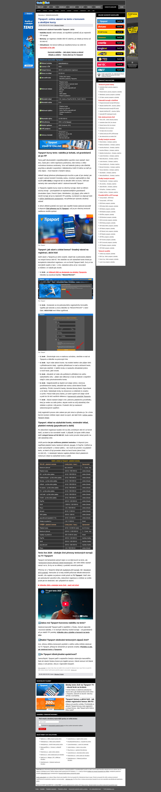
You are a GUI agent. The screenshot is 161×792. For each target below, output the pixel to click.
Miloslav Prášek (59, 25)
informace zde (69, 779)
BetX (89, 10)
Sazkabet (76, 10)
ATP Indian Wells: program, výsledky (109, 225)
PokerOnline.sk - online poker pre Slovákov (78, 755)
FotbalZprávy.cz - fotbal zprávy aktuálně (50, 741)
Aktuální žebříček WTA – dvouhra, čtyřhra (110, 105)
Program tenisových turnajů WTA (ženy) (109, 103)
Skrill (60, 88)
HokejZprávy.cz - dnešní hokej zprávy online (52, 744)
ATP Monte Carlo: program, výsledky (109, 231)
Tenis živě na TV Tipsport (73, 55)
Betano (51, 10)
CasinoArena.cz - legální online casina (77, 739)
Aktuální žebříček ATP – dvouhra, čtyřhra (110, 111)
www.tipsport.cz (63, 63)
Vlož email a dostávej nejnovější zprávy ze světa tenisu (58, 719)
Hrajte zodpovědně (41, 668)
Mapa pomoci (84, 785)
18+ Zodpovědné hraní (95, 789)
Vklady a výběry (54, 55)
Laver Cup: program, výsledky (107, 262)
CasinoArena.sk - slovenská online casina (78, 753)
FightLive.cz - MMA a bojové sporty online (51, 739)
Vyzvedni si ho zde (47, 48)
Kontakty (42, 789)
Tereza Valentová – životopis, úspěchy (109, 170)
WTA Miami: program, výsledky (107, 209)
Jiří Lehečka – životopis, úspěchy (108, 184)
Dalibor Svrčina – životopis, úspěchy (109, 192)
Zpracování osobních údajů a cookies (78, 789)
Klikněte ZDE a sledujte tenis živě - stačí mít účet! (59, 585)
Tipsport (39, 10)
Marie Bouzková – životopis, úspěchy (109, 158)
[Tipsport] (28, 68)
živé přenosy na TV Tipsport (57, 208)
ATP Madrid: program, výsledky (107, 234)
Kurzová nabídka (54, 52)
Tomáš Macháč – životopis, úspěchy (109, 181)
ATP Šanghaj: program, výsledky (108, 245)
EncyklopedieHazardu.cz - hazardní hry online (79, 741)
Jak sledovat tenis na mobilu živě (108, 136)
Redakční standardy (51, 789)
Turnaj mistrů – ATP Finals (106, 200)
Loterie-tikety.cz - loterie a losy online (77, 747)
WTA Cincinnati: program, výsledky (108, 220)
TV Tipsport (67, 122)
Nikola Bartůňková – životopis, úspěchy (109, 175)
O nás (37, 789)
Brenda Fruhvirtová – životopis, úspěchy (110, 167)
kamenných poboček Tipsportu (79, 396)
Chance (57, 10)
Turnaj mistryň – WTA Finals (107, 197)
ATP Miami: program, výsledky (107, 228)
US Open (75, 193)
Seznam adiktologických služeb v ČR (71, 785)
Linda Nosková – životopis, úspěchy (109, 161)
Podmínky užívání (62, 789)
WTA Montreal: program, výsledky (108, 217)
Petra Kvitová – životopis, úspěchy (108, 142)
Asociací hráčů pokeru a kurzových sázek (69, 773)
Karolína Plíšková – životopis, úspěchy (109, 150)
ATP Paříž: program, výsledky (107, 248)
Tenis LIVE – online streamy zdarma (109, 119)
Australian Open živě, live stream (108, 122)
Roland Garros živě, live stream (107, 125)
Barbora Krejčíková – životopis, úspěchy (110, 144)
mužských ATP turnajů (71, 570)
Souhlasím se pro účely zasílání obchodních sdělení (62, 725)
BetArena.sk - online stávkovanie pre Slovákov (52, 754)
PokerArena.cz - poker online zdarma (50, 752)
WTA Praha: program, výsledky (107, 203)
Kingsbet (69, 10)
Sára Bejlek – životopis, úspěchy (108, 172)
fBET (93, 10)
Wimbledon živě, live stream (107, 128)
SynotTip (63, 10)
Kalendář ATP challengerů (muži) (108, 114)
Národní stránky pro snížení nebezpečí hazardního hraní (103, 785)
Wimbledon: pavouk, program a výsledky (110, 94)
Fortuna (45, 10)
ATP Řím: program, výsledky (107, 237)
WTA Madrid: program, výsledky (107, 211)
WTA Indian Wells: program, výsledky (109, 206)
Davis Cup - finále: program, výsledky (109, 259)
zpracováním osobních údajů (56, 725)
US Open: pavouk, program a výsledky (109, 97)
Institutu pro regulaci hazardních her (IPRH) (98, 771)
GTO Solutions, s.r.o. (109, 789)
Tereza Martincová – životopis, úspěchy (109, 164)
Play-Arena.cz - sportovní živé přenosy (77, 750)
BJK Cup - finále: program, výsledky (109, 256)
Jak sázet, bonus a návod (73, 52)
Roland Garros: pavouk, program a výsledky (111, 91)
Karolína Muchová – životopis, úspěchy (109, 147)
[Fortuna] (132, 68)
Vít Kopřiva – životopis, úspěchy (108, 189)
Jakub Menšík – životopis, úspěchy (108, 186)
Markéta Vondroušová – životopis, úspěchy (110, 153)
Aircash (72, 445)
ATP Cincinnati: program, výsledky (108, 242)
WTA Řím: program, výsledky (107, 214)
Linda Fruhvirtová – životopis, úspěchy (109, 156)
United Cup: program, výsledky (107, 253)
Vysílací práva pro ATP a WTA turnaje (109, 133)
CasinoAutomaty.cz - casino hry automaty (78, 744)
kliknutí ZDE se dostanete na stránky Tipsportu (68, 272)
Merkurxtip (83, 10)
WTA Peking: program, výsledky (107, 223)
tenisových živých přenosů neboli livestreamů (55, 563)
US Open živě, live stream (106, 130)
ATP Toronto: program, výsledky (108, 239)
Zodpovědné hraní (45, 773)
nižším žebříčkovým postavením (51, 199)
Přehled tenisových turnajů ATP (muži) (109, 108)
